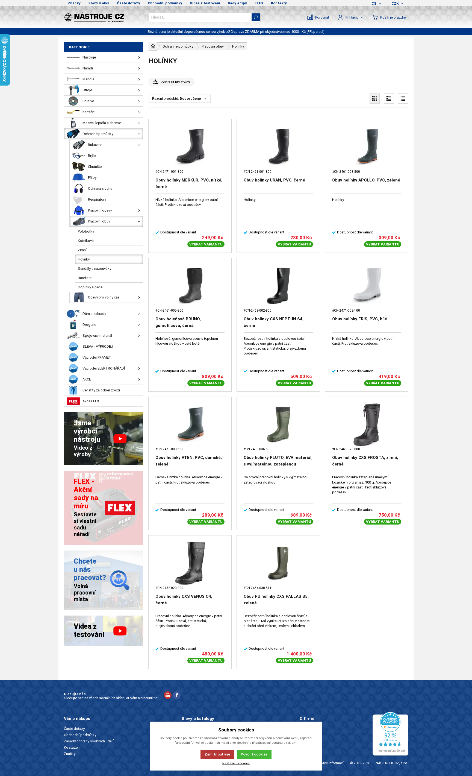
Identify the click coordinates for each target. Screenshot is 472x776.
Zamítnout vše (217, 754)
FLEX (259, 3)
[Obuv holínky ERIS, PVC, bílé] (366, 286)
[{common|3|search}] (256, 17)
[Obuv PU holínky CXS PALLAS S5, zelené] (278, 563)
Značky (74, 3)
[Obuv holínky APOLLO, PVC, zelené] (366, 147)
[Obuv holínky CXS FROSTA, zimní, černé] (366, 424)
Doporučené (190, 98)
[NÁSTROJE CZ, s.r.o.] (103, 17)
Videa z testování (205, 3)
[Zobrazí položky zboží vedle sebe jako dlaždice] (375, 98)
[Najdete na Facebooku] (177, 695)
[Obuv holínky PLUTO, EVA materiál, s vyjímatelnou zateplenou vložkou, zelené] (278, 424)
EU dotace (308, 747)
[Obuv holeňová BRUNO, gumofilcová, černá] (190, 286)
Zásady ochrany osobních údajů (89, 741)
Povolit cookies (254, 754)
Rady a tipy (237, 3)
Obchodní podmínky (165, 3)
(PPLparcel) (315, 32)
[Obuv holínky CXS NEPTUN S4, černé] (278, 286)
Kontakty (279, 3)
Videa (304, 741)
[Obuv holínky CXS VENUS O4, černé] (190, 563)
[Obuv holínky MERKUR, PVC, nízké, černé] (190, 147)
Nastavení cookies (236, 763)
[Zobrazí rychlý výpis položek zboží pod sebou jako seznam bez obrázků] (403, 98)
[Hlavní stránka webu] (153, 46)
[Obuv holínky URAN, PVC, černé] (278, 147)
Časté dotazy (128, 3)
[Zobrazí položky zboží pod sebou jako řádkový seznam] (389, 98)
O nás (304, 729)
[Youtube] (168, 695)
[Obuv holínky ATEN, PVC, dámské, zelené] (190, 424)
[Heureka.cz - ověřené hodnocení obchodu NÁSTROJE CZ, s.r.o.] (390, 733)
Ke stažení (72, 747)
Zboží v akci (98, 3)
